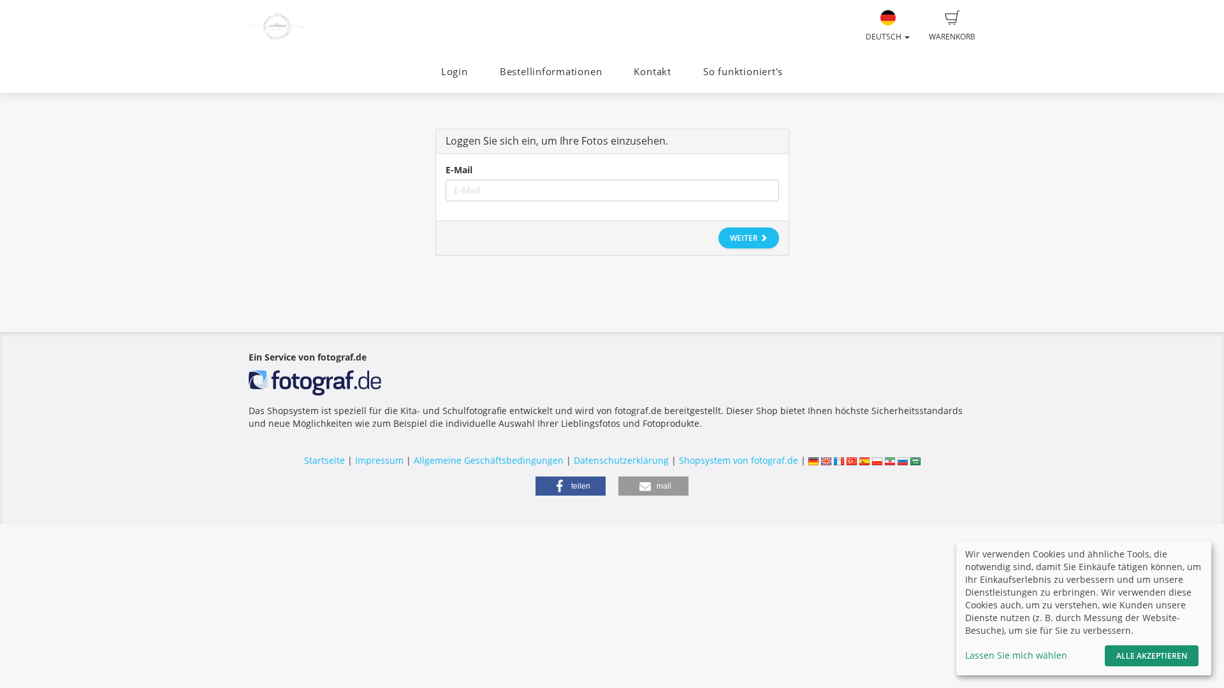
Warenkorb (952, 36)
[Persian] (890, 460)
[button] (571, 486)
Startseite (324, 460)
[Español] (864, 460)
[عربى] (915, 460)
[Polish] (877, 460)
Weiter (745, 238)
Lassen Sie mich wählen (1016, 655)
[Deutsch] (813, 460)
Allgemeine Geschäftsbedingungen (489, 460)
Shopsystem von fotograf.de (738, 460)
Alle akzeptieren (1151, 655)
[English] (826, 460)
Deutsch (884, 36)
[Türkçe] (852, 460)
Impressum (379, 460)
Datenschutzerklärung (621, 460)
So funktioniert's (743, 71)
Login (454, 71)
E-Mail (459, 170)
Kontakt (652, 71)
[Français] (839, 460)
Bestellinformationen (551, 71)
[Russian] (903, 460)
